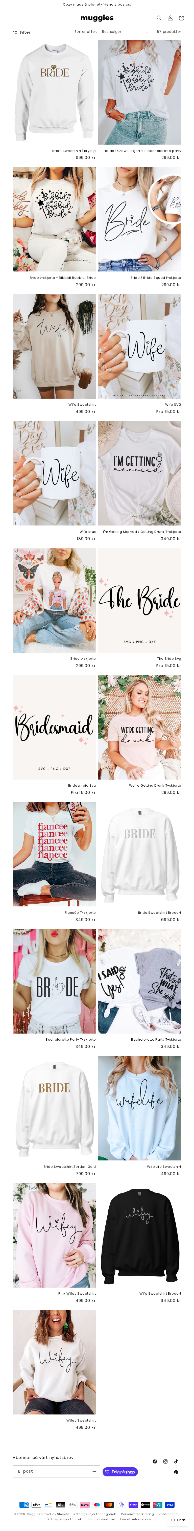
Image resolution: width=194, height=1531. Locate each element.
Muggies (34, 1514)
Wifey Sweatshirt (81, 1421)
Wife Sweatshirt (82, 405)
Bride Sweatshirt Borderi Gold (70, 1167)
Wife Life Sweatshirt (164, 1167)
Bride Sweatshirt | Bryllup (74, 151)
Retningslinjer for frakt (65, 1519)
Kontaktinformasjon (135, 1519)
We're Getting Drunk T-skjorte (155, 786)
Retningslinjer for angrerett (95, 1514)
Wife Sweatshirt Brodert (160, 1294)
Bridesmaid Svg (82, 786)
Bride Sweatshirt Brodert (159, 913)
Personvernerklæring (137, 1514)
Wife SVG (173, 405)
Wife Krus (88, 532)
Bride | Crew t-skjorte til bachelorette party (143, 151)
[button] (10, 18)
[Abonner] (94, 1471)
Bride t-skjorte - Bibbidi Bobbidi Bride (63, 278)
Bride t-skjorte (83, 659)
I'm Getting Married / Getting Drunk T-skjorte (142, 532)
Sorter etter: (86, 31)
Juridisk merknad (101, 1519)
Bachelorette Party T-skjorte (71, 1040)
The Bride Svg (169, 659)
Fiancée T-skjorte (80, 913)
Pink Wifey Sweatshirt (77, 1294)
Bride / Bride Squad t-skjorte (156, 278)
